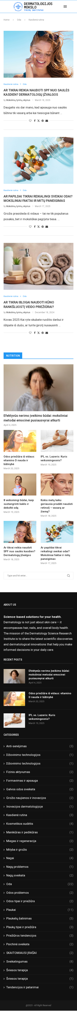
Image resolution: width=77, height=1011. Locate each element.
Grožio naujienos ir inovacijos (39, 798)
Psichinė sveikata (39, 944)
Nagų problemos (39, 866)
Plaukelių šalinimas (39, 918)
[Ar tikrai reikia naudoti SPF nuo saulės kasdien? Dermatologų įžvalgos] (38, 54)
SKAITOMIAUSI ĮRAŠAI (39, 953)
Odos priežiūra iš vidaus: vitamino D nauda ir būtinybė (19, 460)
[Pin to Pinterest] (43, 120)
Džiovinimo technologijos (39, 755)
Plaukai (39, 910)
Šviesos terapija (39, 970)
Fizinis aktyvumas (39, 772)
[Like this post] (30, 120)
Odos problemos (39, 892)
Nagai (39, 858)
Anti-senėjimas (39, 746)
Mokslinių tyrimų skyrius (18, 100)
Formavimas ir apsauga (39, 780)
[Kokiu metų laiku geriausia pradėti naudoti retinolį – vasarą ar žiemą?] (57, 484)
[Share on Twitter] (38, 120)
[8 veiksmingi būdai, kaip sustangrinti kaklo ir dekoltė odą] (20, 484)
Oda (19, 20)
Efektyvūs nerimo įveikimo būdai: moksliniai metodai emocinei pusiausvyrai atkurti (36, 418)
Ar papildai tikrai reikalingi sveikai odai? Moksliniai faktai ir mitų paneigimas (55, 553)
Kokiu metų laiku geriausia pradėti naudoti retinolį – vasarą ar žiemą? (57, 506)
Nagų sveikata (39, 875)
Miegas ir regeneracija (39, 841)
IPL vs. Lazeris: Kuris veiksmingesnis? (54, 458)
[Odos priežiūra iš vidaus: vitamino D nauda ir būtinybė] (20, 441)
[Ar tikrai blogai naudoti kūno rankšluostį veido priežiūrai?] (38, 266)
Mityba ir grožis (39, 849)
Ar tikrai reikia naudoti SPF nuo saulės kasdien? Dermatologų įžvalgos (19, 551)
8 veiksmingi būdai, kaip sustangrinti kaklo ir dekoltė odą (19, 504)
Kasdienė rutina (39, 815)
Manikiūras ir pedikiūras (39, 832)
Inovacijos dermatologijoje (39, 806)
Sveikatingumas (39, 961)
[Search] (73, 6)
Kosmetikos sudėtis (39, 823)
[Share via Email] (46, 120)
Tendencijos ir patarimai (39, 987)
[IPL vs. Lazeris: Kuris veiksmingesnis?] (57, 441)
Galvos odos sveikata (39, 789)
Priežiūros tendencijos (39, 935)
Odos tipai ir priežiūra (39, 901)
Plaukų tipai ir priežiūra (39, 927)
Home (6, 20)
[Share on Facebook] (34, 120)
